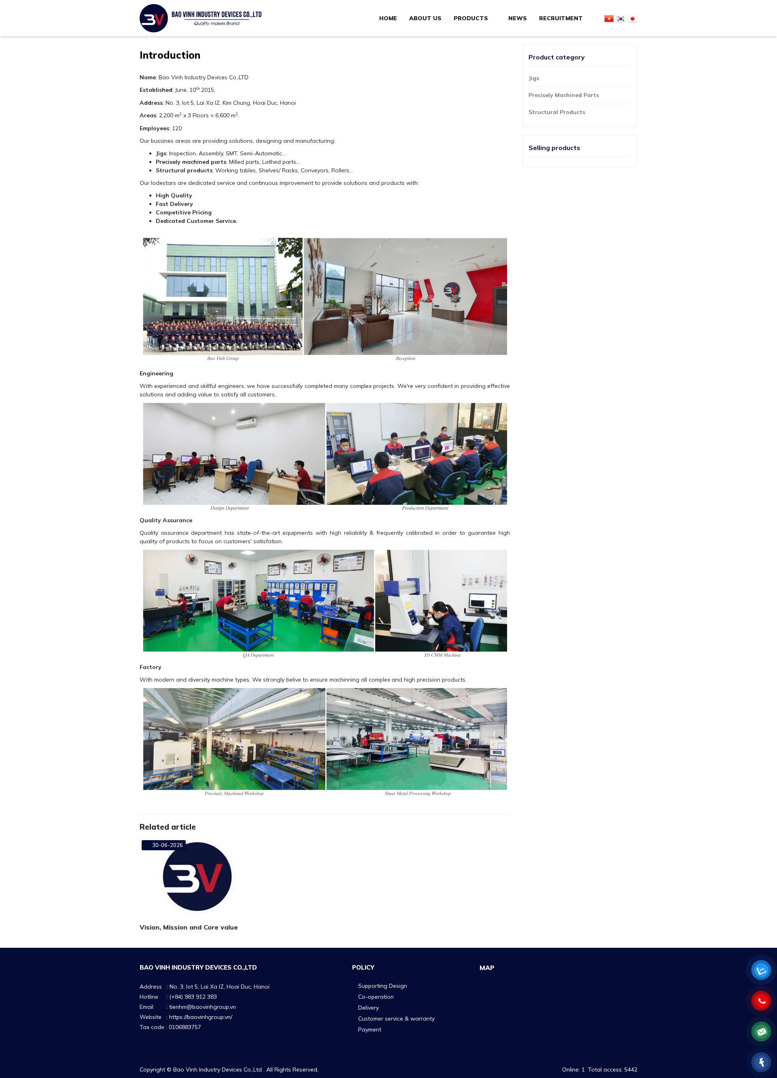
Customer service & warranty (396, 1018)
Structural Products (557, 112)
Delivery (368, 1007)
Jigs (534, 78)
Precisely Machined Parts (564, 95)
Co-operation (376, 996)
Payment (369, 1029)
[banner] (200, 17)
